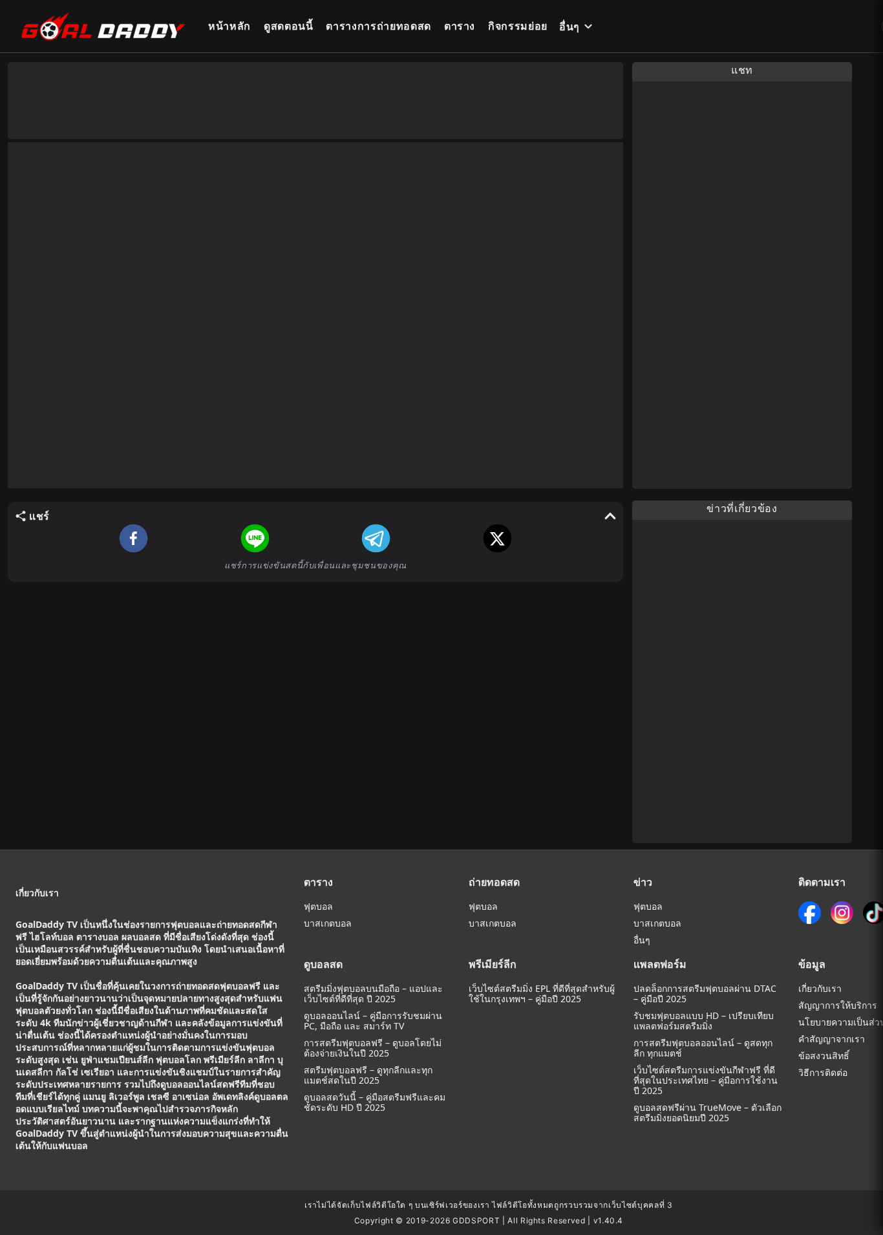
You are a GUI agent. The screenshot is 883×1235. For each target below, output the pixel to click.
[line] (255, 538)
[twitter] (497, 538)
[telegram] (375, 538)
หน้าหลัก (229, 25)
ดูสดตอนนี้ (289, 25)
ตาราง (459, 25)
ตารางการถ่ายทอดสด (378, 25)
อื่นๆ (569, 26)
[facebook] (133, 538)
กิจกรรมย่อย (518, 25)
